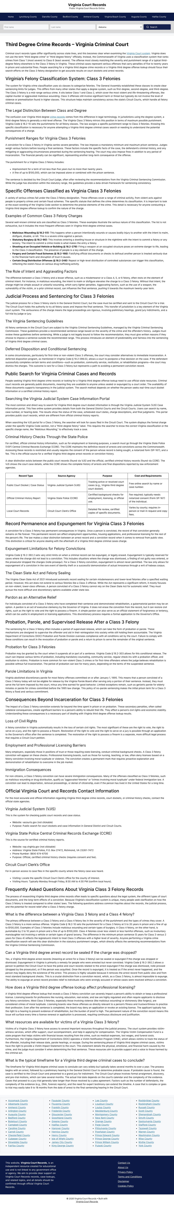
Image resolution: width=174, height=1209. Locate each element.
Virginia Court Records (87, 5)
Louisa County (103, 1107)
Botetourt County (17, 1121)
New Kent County (104, 1117)
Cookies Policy (126, 1186)
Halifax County (159, 16)
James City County (62, 1142)
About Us (123, 1167)
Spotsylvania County (150, 1121)
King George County (63, 1145)
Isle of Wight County (63, 1138)
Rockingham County (149, 1104)
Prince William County (107, 1142)
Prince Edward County (107, 1135)
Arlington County (17, 1111)
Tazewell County (148, 1128)
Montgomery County (106, 1114)
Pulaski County (103, 1145)
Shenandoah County (150, 1114)
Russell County (147, 1107)
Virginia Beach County (115, 16)
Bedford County (70, 16)
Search (153, 27)
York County (145, 1145)
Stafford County (147, 1124)
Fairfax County (16, 1145)
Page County (102, 1124)
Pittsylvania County (105, 1128)
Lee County (101, 1100)
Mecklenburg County (106, 1111)
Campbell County (17, 1124)
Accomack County (18, 1100)
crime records (57, 117)
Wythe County (146, 1142)
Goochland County (62, 1117)
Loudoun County (104, 1104)
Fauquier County (61, 1100)
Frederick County (61, 1111)
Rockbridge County (149, 1100)
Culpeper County (17, 1138)
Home (11, 16)
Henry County (59, 1135)
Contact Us (124, 1162)
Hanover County (60, 1128)
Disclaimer (123, 1181)
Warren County (147, 1131)
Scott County (146, 1111)
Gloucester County (62, 1114)
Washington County (149, 1135)
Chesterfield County (19, 1135)
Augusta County (139, 16)
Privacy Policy (125, 1172)
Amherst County (91, 16)
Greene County (60, 1121)
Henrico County (60, 1131)
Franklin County (60, 1107)
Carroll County (16, 1131)
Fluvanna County (61, 1104)
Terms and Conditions (130, 1176)
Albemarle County (18, 1104)
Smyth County (146, 1117)
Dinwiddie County (17, 1142)
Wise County (145, 1138)
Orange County (103, 1121)
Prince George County (107, 1138)
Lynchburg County (28, 16)
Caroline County (17, 1128)
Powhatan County (105, 1131)
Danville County (49, 16)
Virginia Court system (138, 53)
